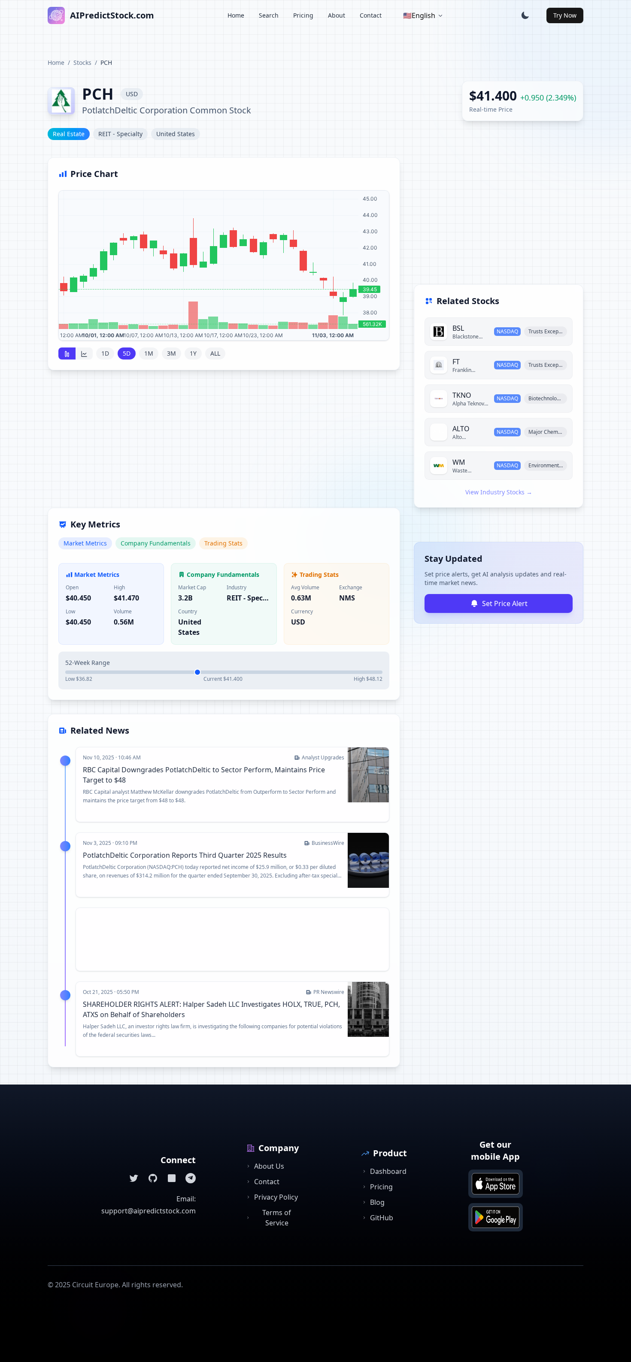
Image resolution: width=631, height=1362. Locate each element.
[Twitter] (134, 1178)
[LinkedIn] (172, 1178)
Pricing (303, 15)
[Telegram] (190, 1178)
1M (148, 353)
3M (171, 353)
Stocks (82, 62)
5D (126, 353)
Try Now (564, 15)
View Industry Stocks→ (498, 492)
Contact (371, 15)
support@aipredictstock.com (148, 1211)
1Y (193, 353)
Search (269, 15)
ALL (215, 353)
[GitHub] (153, 1178)
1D (105, 353)
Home (236, 15)
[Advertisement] (224, 444)
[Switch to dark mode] (525, 15)
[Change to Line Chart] (84, 353)
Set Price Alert (505, 603)
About (336, 15)
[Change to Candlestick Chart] (67, 353)
